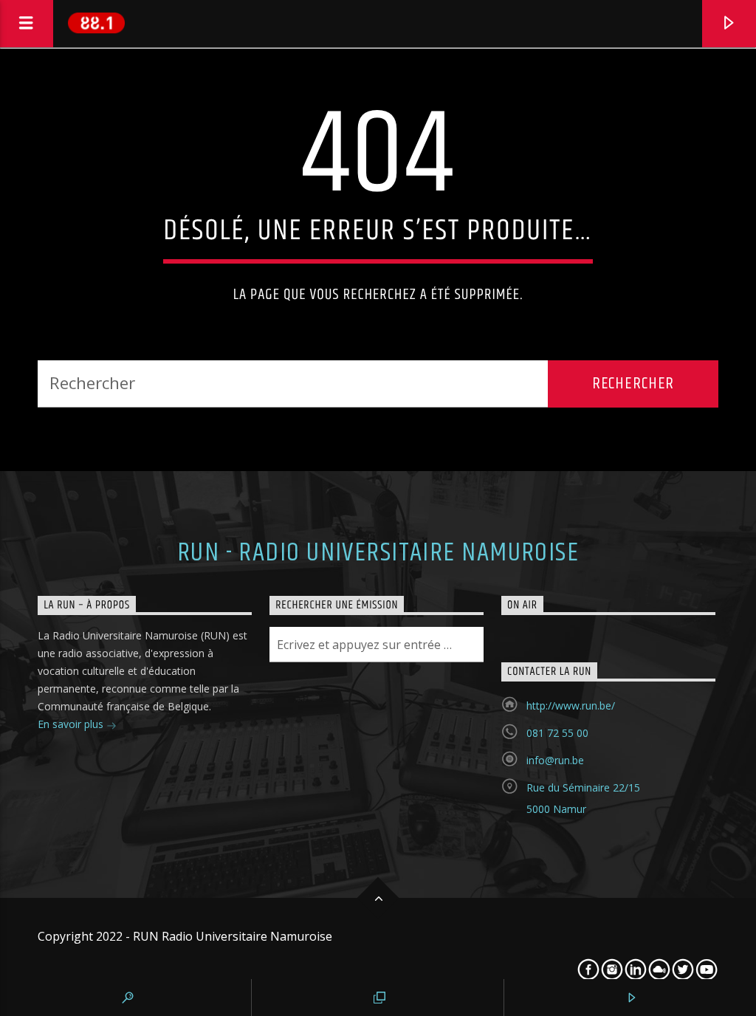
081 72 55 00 (557, 733)
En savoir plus (72, 724)
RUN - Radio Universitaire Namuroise (378, 553)
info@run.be (555, 760)
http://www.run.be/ (570, 705)
